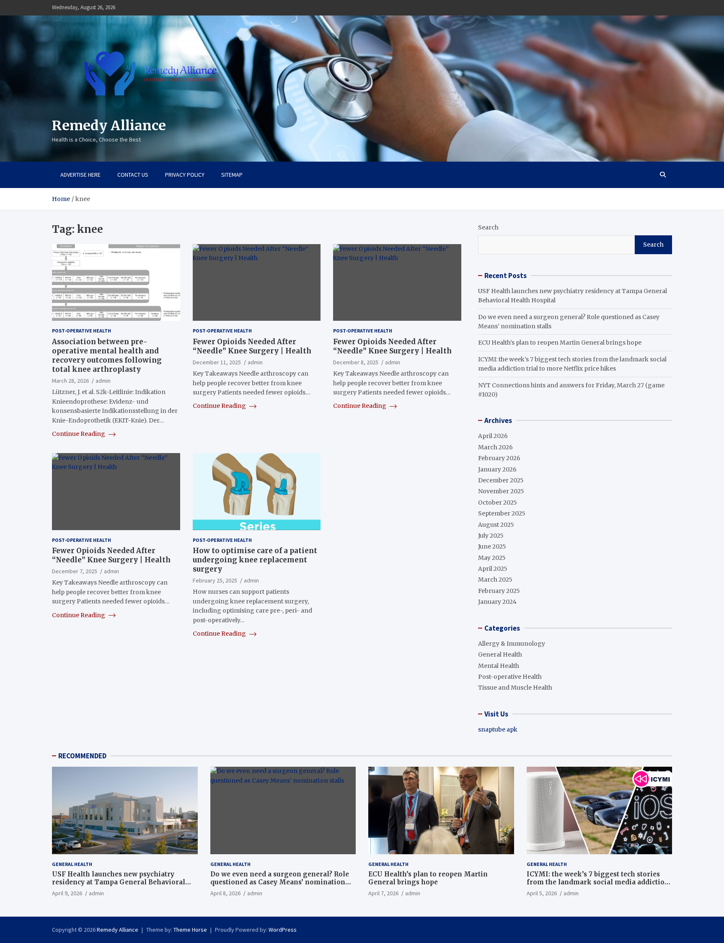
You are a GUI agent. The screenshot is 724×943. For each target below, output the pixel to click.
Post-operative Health (81, 330)
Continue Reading (79, 434)
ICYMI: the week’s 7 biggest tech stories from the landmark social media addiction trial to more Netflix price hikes (598, 882)
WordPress (283, 929)
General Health (500, 654)
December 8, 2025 (355, 362)
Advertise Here (80, 174)
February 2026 (499, 458)
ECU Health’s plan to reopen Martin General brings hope (559, 342)
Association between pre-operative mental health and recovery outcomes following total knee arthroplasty (107, 355)
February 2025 (499, 591)
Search (488, 227)
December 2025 (501, 480)
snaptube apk (497, 729)
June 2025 (492, 546)
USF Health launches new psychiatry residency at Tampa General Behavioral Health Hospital (118, 882)
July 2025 (491, 535)
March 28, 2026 (70, 380)
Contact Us (132, 174)
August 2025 (496, 524)
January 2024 (497, 601)
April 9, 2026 (67, 893)
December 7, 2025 (74, 571)
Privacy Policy (184, 174)
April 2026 (493, 436)
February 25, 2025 (215, 580)
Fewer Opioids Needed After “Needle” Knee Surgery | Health (252, 346)
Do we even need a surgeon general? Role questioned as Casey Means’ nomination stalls (279, 882)
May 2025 (492, 558)
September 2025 (501, 513)
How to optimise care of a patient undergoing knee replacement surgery (255, 560)
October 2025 (497, 502)
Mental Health (498, 666)
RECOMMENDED (82, 755)
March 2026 (495, 447)
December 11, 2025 (217, 362)
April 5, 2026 (542, 893)
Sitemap (232, 174)
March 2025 (495, 579)
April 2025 (492, 568)
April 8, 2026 (225, 893)
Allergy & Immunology (511, 643)
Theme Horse (190, 929)
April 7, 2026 (383, 893)
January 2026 (497, 469)
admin (103, 380)
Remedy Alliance (109, 125)
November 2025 (501, 491)
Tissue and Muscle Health (515, 687)
